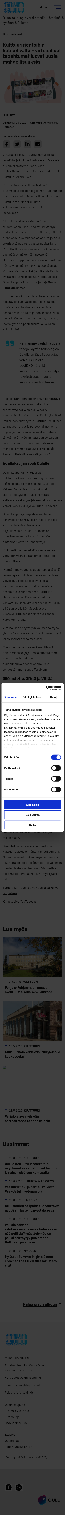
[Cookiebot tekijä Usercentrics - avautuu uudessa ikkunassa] (46, 688)
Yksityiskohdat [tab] (32, 697)
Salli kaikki (32, 804)
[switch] (56, 768)
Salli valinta (33, 814)
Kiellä (32, 824)
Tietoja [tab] (54, 697)
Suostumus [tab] (11, 697)
